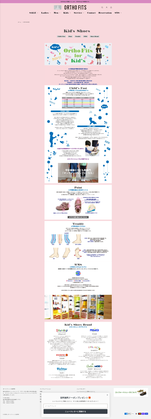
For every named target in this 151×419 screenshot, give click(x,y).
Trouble (77, 36)
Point (70, 36)
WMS (85, 36)
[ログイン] (106, 7)
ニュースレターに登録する (75, 411)
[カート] (111, 7)
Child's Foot (61, 36)
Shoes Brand (95, 36)
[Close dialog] (107, 394)
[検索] (102, 7)
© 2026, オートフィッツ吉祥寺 (11, 414)
